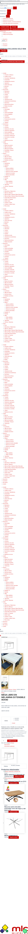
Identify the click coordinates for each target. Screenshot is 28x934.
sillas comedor (9, 183)
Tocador (6, 125)
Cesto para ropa (8, 84)
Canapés (6, 115)
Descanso (5, 107)
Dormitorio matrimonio (9, 135)
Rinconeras (7, 205)
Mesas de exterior (8, 145)
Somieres (6, 120)
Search (1, 54)
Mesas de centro (10, 169)
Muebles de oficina (8, 160)
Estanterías (7, 79)
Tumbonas (6, 151)
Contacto (5, 45)
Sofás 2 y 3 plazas (8, 199)
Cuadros (6, 96)
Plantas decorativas (9, 104)
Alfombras (6, 92)
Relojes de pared (8, 106)
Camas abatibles (8, 132)
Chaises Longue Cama (9, 204)
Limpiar (13, 723)
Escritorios (6, 155)
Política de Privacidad (8, 34)
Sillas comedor (9, 454)
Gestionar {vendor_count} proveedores (12, 21)
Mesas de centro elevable (12, 171)
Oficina (4, 153)
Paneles (6, 178)
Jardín (4, 142)
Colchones (7, 117)
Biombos (6, 86)
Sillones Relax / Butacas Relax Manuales (13, 194)
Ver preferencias (5, 29)
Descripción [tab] (7, 744)
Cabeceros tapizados (9, 130)
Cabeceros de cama (9, 129)
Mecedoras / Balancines (9, 191)
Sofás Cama (7, 201)
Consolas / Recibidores (9, 78)
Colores (6, 720)
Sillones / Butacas (8, 192)
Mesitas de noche (8, 140)
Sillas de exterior (8, 147)
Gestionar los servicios (8, 20)
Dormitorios (5, 124)
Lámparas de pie (8, 99)
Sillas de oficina (8, 156)
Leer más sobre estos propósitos (10, 23)
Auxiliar (4, 73)
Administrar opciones (8, 18)
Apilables (6, 165)
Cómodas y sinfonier (9, 133)
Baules (5, 88)
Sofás (4, 188)
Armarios (6, 127)
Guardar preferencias (17, 29)
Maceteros (6, 91)
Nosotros (5, 39)
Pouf (5, 189)
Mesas (6, 166)
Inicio (2, 689)
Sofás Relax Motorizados (10, 197)
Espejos (6, 97)
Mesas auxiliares (10, 168)
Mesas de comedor (10, 173)
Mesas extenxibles (10, 174)
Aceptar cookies (5, 26)
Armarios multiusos (8, 74)
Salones (5, 161)
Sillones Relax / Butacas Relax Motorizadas (14, 196)
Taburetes (6, 184)
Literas (6, 138)
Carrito (4, 484)
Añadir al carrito (12, 740)
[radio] (20, 718)
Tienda (6, 689)
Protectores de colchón (9, 119)
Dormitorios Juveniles (9, 137)
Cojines (6, 94)
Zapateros (6, 83)
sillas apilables (9, 181)
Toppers (6, 122)
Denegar (14, 26)
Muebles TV (7, 176)
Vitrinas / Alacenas (8, 186)
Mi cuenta (5, 482)
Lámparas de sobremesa (10, 101)
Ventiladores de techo (9, 81)
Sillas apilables (9, 453)
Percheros (6, 102)
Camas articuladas (8, 112)
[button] (14, 2)
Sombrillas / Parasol (9, 150)
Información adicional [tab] (9, 746)
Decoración (5, 89)
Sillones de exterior (8, 148)
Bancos (6, 143)
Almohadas (7, 109)
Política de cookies (7, 32)
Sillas (5, 179)
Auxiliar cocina (7, 76)
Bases (5, 111)
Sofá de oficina (7, 158)
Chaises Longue (8, 202)
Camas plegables (8, 114)
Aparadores (7, 163)
